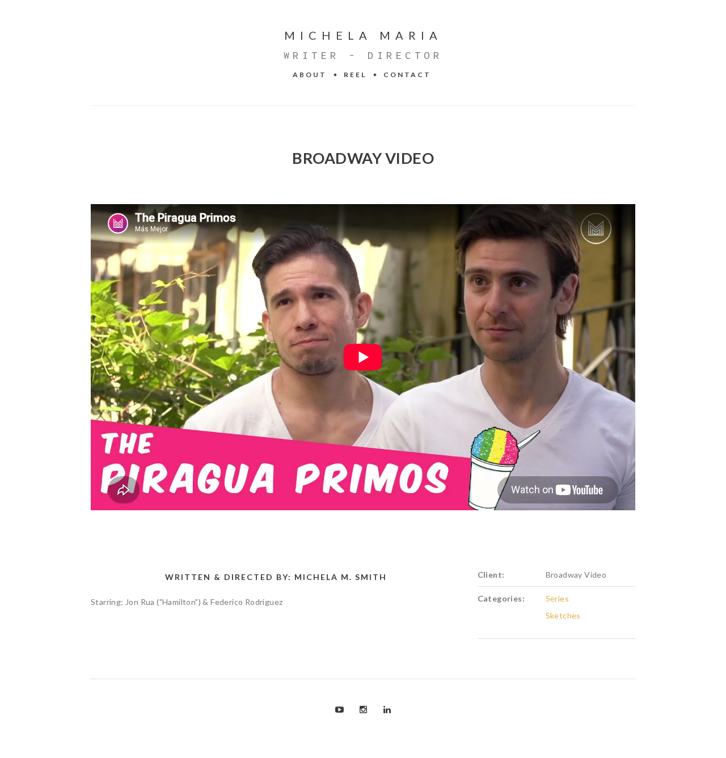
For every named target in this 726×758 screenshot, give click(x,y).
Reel (355, 74)
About (310, 74)
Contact (407, 74)
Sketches (563, 615)
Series (557, 598)
